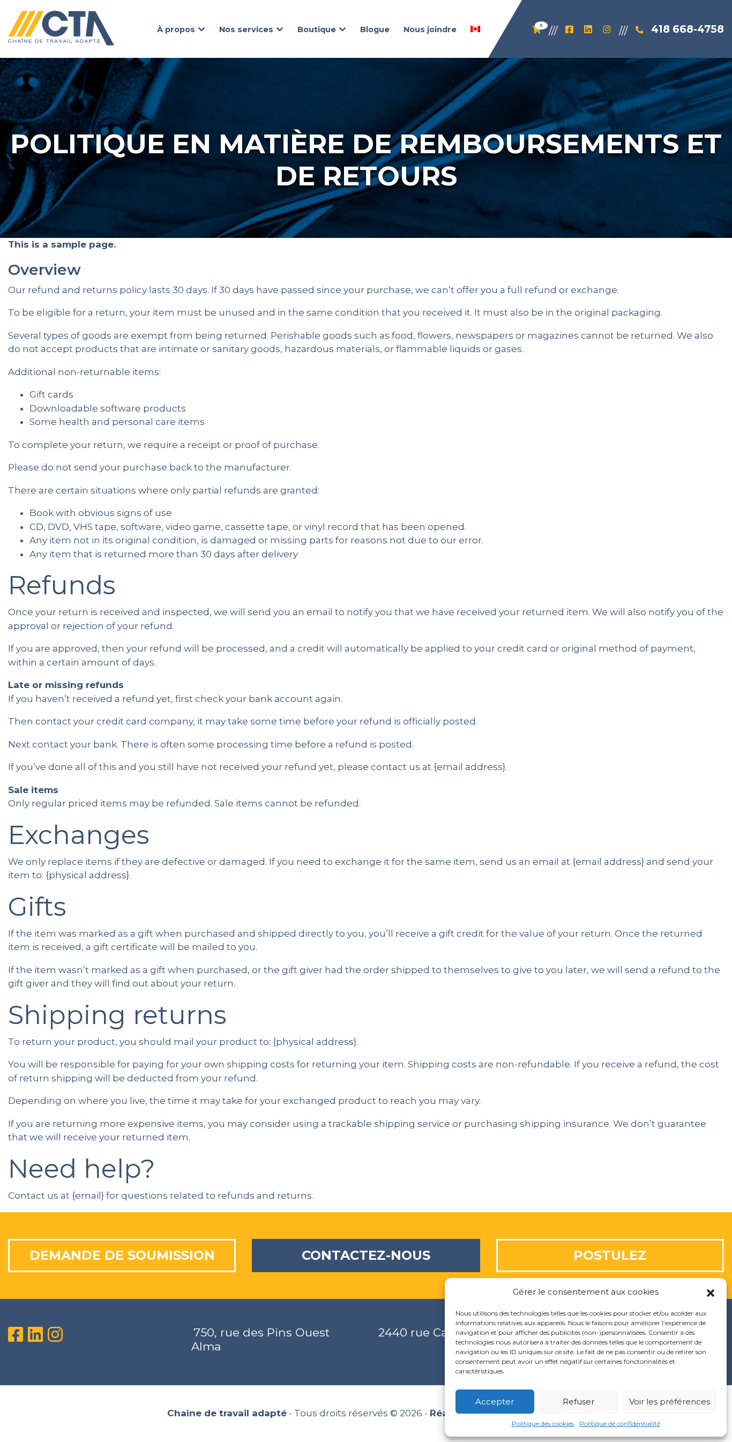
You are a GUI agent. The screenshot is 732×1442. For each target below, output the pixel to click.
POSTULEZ (610, 1255)
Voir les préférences (669, 1401)
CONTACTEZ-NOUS (366, 1255)
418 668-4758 (687, 29)
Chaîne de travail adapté (227, 1413)
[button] (710, 1292)
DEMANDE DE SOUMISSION (122, 1255)
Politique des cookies (543, 1423)
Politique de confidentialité (619, 1423)
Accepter (494, 1401)
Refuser (578, 1401)
